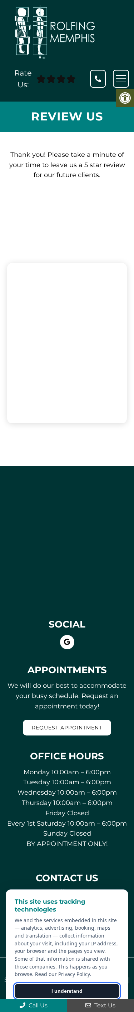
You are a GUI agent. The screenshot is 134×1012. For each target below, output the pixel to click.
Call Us (37, 1005)
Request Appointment (67, 727)
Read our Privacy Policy (62, 974)
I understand (67, 991)
